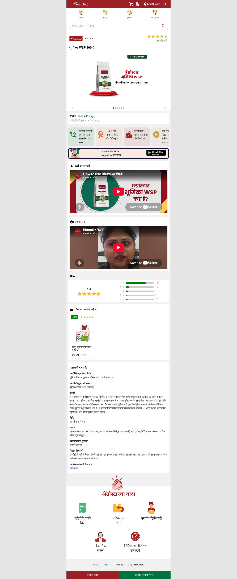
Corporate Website (136, 565)
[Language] (138, 4)
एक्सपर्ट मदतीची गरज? (144, 574)
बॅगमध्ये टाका (92, 574)
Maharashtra (156, 4)
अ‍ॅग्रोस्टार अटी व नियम (100, 565)
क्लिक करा (74, 468)
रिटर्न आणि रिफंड (118, 565)
